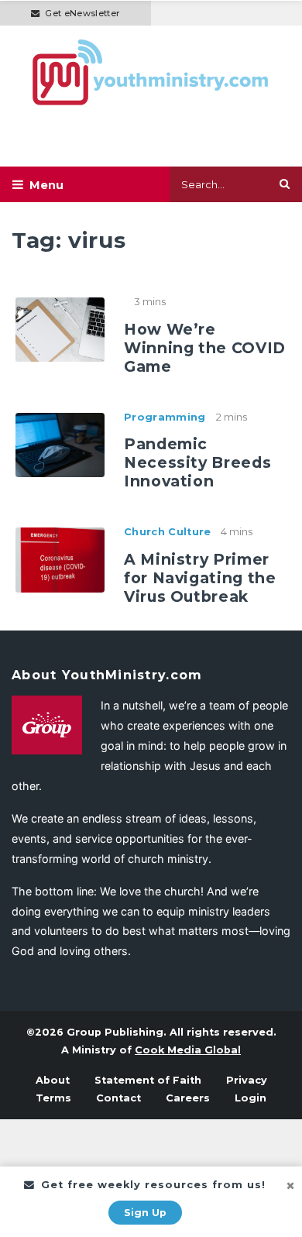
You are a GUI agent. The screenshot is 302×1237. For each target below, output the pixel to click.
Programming (165, 417)
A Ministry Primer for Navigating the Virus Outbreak (200, 578)
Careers (188, 1098)
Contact (118, 1098)
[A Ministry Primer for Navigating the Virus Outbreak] (60, 558)
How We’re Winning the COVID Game (205, 348)
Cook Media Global (188, 1050)
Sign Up (145, 1212)
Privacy (246, 1080)
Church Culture (167, 532)
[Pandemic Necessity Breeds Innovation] (60, 444)
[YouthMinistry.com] (151, 72)
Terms (53, 1098)
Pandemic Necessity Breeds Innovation (197, 462)
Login (250, 1098)
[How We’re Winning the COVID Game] (60, 328)
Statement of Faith (147, 1080)
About (53, 1080)
